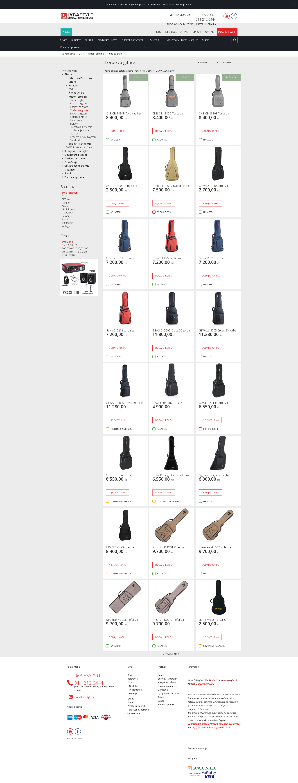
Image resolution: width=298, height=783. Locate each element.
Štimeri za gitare (79, 113)
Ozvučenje (153, 40)
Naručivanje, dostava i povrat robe (138, 711)
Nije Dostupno (163, 203)
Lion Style (67, 216)
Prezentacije (135, 689)
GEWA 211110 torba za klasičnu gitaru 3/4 (213, 187)
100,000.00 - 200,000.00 (75, 248)
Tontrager (67, 222)
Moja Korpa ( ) (227, 31)
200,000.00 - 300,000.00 (75, 252)
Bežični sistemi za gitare (79, 147)
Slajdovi (74, 123)
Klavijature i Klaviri (107, 40)
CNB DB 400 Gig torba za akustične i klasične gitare (122, 187)
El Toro (66, 199)
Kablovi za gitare (79, 107)
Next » (177, 653)
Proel (65, 219)
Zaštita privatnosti (136, 705)
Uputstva (133, 685)
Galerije (133, 693)
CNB (64, 196)
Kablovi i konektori (79, 144)
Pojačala (73, 85)
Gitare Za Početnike (80, 78)
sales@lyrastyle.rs (182, 15)
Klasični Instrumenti (132, 40)
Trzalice (74, 133)
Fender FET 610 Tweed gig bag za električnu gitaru (171, 187)
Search (234, 40)
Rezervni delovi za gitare (83, 137)
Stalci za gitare (78, 100)
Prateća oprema (69, 47)
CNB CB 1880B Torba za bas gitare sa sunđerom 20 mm (124, 115)
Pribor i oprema (96, 53)
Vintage (66, 226)
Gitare (63, 40)
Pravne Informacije (197, 748)
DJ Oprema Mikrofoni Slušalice (181, 40)
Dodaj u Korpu (117, 130)
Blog (158, 31)
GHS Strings (68, 209)
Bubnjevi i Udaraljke (82, 40)
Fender (66, 202)
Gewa (65, 206)
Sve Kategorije (68, 53)
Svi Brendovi (69, 192)
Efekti (72, 89)
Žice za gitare (76, 93)
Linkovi (197, 31)
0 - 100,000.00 (69, 245)
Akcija (66, 31)
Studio (205, 40)
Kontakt (210, 31)
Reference (171, 31)
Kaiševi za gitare (79, 103)
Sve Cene (67, 241)
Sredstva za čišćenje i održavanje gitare (81, 128)
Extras (184, 31)
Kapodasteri (77, 120)
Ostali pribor (77, 140)
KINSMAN (68, 213)
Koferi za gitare (78, 116)
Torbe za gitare (114, 53)
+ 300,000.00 (69, 255)
